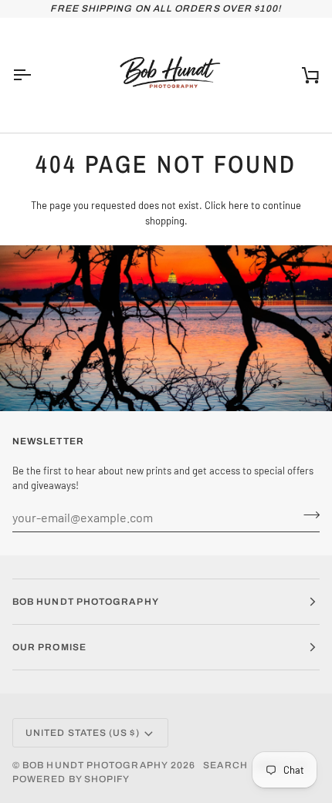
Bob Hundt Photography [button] (85, 601)
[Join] (307, 515)
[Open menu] (35, 75)
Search (225, 765)
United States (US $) (82, 732)
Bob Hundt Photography (95, 765)
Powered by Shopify (71, 779)
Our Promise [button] (49, 647)
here (239, 205)
